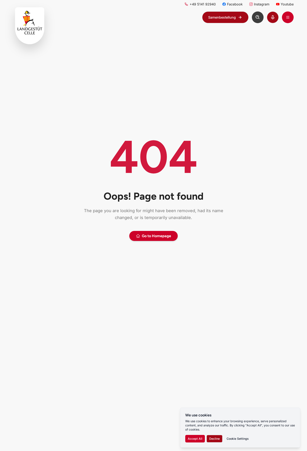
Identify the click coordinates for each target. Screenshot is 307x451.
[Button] (258, 17)
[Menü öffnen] (288, 17)
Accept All (195, 438)
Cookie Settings (238, 438)
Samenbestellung (222, 17)
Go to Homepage (156, 236)
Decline (214, 438)
